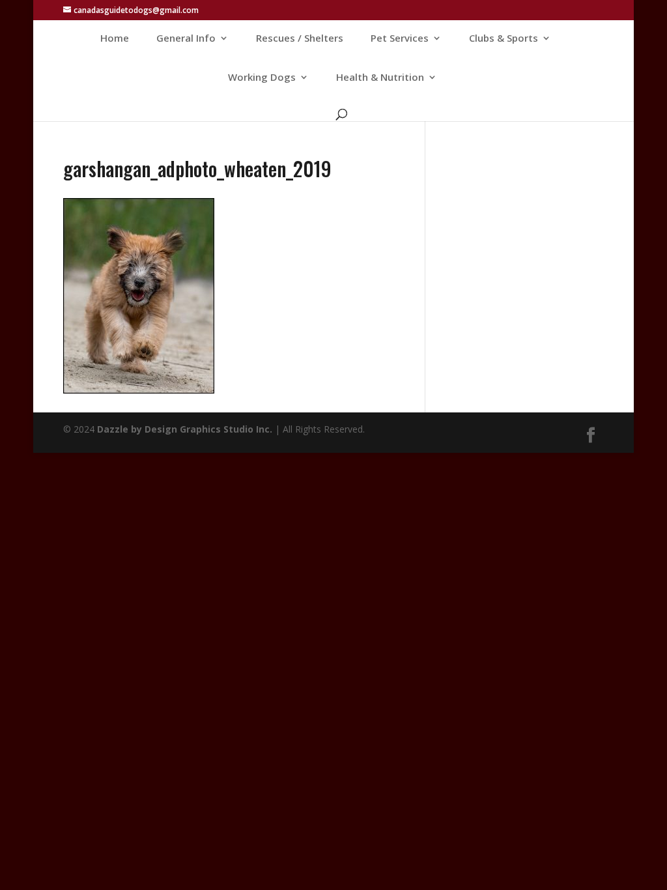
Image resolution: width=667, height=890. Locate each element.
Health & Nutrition (380, 77)
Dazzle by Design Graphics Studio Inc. (184, 429)
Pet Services (400, 38)
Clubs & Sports (503, 38)
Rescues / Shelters (299, 38)
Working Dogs (262, 77)
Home (114, 38)
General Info (186, 38)
